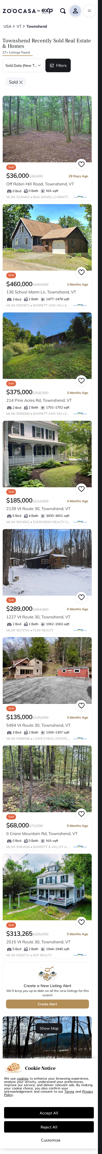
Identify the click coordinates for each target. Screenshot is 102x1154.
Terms (69, 1091)
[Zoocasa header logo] (27, 11)
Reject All (49, 1127)
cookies (23, 1078)
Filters (61, 65)
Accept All (49, 1112)
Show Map (49, 1028)
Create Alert (47, 1004)
